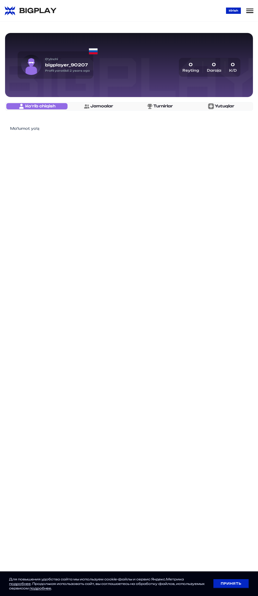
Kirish (233, 10)
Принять (231, 583)
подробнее (20, 584)
